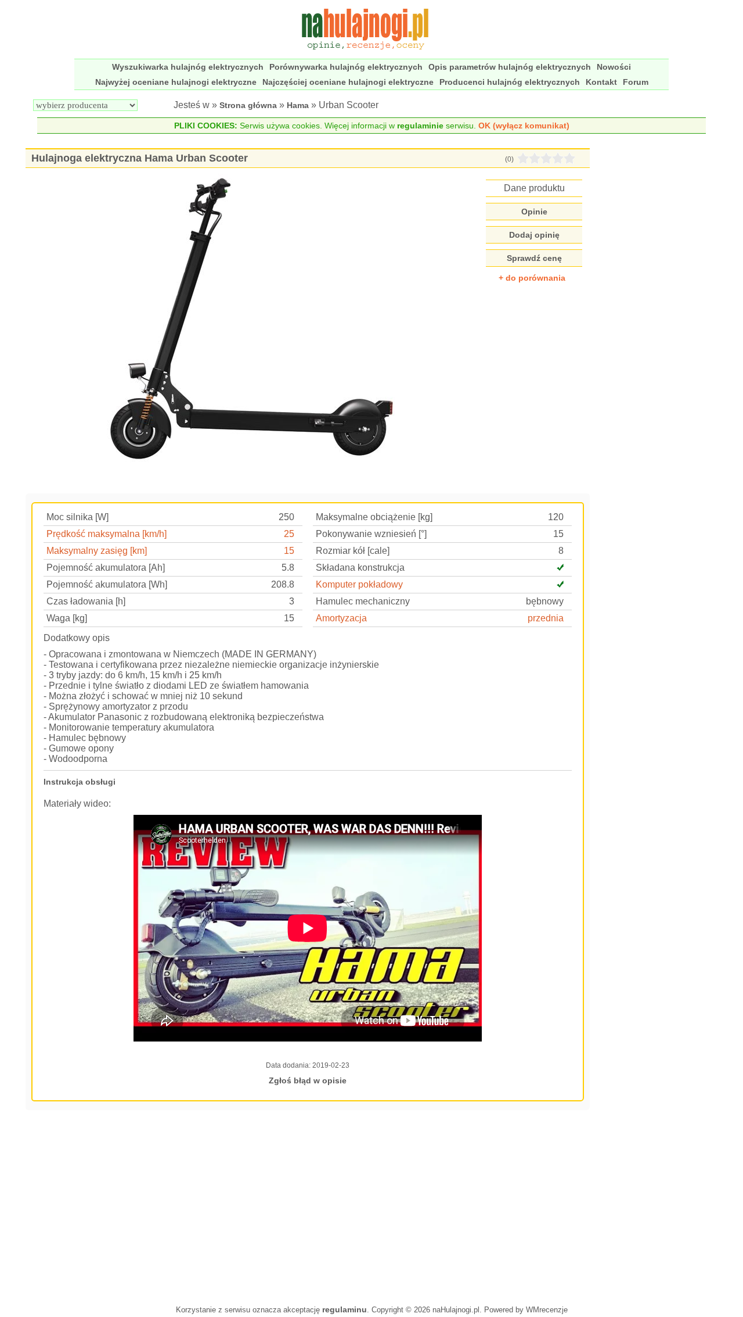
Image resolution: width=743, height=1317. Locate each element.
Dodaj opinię (534, 234)
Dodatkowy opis (77, 638)
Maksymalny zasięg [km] (96, 551)
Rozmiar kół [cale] (352, 551)
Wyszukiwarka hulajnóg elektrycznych (188, 66)
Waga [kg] (66, 618)
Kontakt (601, 82)
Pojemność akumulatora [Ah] (105, 567)
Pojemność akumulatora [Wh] (106, 584)
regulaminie (420, 125)
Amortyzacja (341, 618)
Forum (635, 82)
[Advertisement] (308, 1206)
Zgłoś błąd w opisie (308, 1080)
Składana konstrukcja (360, 567)
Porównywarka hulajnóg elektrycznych (346, 66)
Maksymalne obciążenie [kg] (374, 517)
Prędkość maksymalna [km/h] (106, 534)
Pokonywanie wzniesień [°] (371, 534)
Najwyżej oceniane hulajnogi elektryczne (176, 82)
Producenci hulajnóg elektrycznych (509, 82)
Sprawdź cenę (534, 258)
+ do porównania (532, 277)
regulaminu (344, 1309)
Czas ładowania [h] (85, 601)
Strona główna (248, 105)
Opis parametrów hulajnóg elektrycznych (509, 66)
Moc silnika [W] (77, 517)
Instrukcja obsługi (80, 781)
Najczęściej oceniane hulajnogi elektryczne (348, 82)
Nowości (614, 66)
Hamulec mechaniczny (363, 601)
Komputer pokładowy (359, 584)
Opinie (534, 211)
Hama (298, 105)
